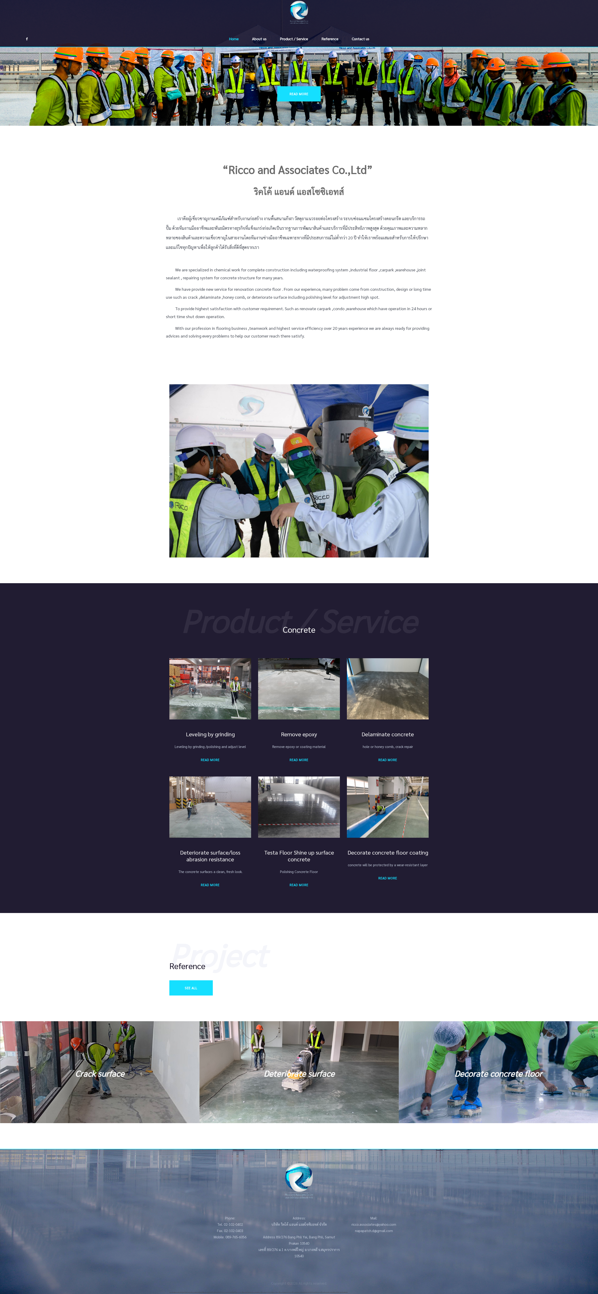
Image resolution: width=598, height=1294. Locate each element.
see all (191, 988)
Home (234, 38)
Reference (329, 38)
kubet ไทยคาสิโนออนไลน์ (278, 1292)
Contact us (360, 38)
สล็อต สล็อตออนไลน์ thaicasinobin (219, 1292)
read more (299, 94)
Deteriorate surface (99, 1073)
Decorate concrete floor (299, 1073)
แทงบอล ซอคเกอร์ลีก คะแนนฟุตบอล (292, 1292)
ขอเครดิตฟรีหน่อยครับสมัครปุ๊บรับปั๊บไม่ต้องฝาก (180, 1292)
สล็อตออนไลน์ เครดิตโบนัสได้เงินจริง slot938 (201, 1292)
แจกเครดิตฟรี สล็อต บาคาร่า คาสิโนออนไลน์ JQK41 (239, 1292)
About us (259, 38)
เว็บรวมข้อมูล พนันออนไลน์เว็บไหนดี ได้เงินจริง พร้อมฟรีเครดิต (334, 1292)
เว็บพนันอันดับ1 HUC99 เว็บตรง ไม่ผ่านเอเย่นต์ (311, 1292)
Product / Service (294, 38)
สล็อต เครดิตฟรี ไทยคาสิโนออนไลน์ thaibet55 (262, 1292)
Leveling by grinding (498, 1073)
